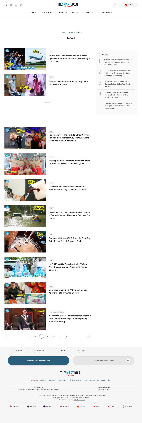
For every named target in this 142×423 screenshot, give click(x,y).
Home (63, 32)
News (71, 32)
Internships (62, 380)
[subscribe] (128, 360)
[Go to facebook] (6, 5)
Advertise (34, 380)
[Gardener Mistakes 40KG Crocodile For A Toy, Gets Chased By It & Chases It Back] (25, 241)
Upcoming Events (105, 12)
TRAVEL (62, 12)
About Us (43, 380)
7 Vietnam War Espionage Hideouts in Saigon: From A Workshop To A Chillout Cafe (118, 105)
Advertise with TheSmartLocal (38, 361)
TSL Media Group (79, 400)
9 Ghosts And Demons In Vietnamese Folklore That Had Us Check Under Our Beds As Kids (118, 62)
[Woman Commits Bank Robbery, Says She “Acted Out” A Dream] (25, 85)
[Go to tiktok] (21, 5)
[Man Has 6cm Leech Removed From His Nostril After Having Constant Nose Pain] (25, 190)
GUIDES (88, 12)
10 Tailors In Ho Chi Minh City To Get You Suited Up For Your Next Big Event (117, 84)
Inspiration (53, 312)
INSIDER (75, 12)
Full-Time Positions (75, 380)
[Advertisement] (48, 113)
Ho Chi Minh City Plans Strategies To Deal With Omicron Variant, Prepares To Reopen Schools (68, 267)
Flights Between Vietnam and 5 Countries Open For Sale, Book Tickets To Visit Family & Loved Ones (69, 58)
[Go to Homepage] (67, 4)
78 (66, 336)
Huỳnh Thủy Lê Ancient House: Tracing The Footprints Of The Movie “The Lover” (116, 94)
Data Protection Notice (91, 380)
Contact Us (52, 380)
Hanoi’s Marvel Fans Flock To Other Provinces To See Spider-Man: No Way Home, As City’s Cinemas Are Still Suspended (69, 138)
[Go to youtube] (16, 5)
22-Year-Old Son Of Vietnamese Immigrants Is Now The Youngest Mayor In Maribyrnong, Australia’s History (70, 318)
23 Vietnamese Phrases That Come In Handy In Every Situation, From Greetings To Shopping (118, 73)
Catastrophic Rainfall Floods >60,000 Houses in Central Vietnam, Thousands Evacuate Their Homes (70, 215)
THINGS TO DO (47, 12)
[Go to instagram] (11, 5)
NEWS (32, 12)
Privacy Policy (106, 380)
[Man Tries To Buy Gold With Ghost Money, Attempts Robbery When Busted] (25, 293)
